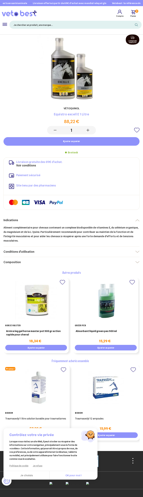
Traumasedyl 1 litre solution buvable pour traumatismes (35, 418)
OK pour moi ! (73, 475)
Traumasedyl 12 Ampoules (89, 418)
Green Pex (80, 325)
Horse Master (13, 325)
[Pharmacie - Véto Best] (19, 13)
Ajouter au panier (71, 141)
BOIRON (9, 412)
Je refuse (37, 465)
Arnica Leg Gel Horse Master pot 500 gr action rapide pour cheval (33, 333)
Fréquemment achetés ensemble (70, 361)
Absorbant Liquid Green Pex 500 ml (96, 331)
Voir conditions (26, 165)
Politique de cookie (18, 465)
